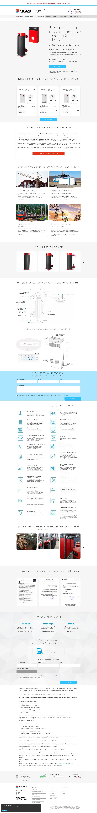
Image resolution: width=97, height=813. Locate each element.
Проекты (71, 624)
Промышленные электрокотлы (39, 791)
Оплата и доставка (65, 789)
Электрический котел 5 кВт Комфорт (26, 90)
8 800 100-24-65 (75, 9)
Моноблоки (34, 789)
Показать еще (48, 119)
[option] (27, 262)
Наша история (48, 624)
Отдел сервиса (78, 11)
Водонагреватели (36, 796)
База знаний (53, 791)
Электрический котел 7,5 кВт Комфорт (48, 90)
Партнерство (63, 786)
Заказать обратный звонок (76, 13)
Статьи (62, 791)
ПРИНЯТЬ (4, 810)
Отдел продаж (71, 11)
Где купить (52, 795)
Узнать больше (65, 395)
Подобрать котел (57, 66)
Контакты (52, 793)
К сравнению (39, 12)
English (17, 792)
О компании (25, 624)
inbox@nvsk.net (78, 12)
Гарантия (63, 793)
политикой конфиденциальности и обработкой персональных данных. (46, 675)
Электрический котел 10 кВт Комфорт (70, 90)
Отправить (73, 398)
